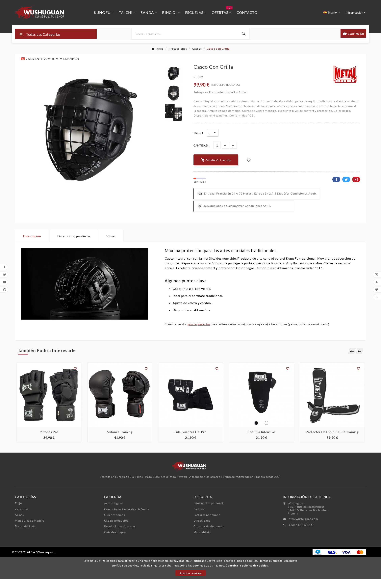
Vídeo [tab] (110, 236)
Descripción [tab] (32, 236)
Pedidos (199, 509)
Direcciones (201, 520)
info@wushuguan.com (303, 518)
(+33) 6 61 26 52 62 (301, 524)
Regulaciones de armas (120, 526)
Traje (18, 503)
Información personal (208, 503)
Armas (19, 514)
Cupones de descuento (208, 526)
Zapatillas (22, 509)
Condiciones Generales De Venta (126, 509)
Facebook (336, 179)
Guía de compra (115, 532)
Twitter (346, 179)
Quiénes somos (114, 514)
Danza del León (25, 526)
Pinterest (356, 179)
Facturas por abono (206, 514)
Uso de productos (116, 520)
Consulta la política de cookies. (247, 565)
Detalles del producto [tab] (73, 236)
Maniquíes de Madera (29, 520)
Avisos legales (113, 503)
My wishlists (202, 532)
